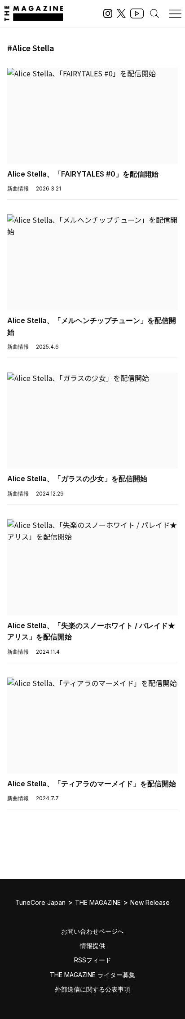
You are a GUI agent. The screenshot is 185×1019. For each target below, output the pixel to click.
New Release (150, 902)
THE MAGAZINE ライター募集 (92, 975)
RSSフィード (92, 960)
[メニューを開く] (175, 13)
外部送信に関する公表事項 (92, 989)
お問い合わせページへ (92, 931)
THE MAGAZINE (98, 902)
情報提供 (92, 945)
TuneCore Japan (40, 902)
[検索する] (154, 13)
